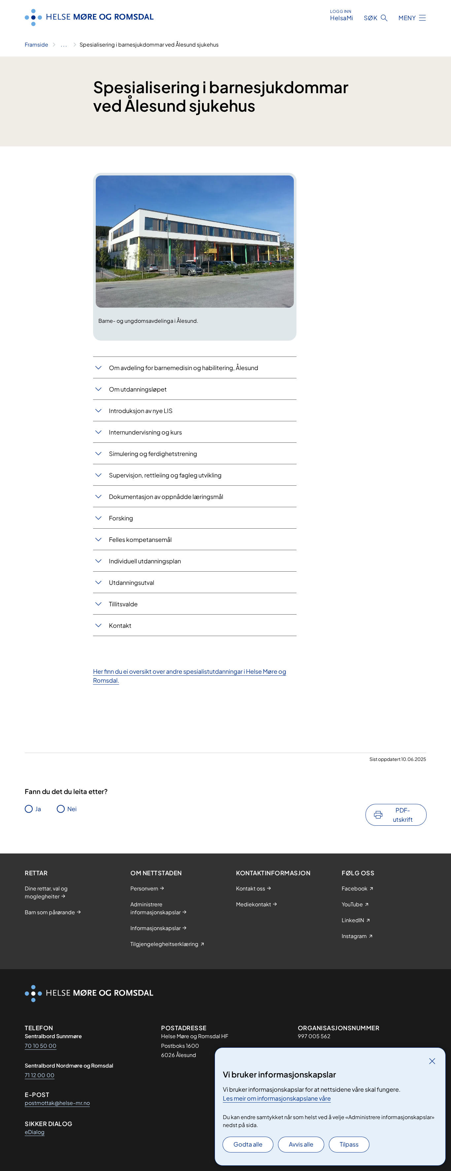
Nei (72, 808)
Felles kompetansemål (140, 539)
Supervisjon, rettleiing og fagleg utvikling (165, 475)
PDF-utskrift (403, 814)
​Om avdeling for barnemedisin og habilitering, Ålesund (183, 367)
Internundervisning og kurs (145, 432)
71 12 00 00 (39, 1075)
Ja (38, 808)
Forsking (121, 518)
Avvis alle (301, 1144)
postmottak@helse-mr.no (57, 1102)
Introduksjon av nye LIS (141, 410)
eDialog (35, 1131)
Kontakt (120, 625)
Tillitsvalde (123, 604)
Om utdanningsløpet (138, 389)
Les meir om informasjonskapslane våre (277, 1098)
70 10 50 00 (40, 1045)
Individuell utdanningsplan (145, 561)
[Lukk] (432, 1061)
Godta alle (247, 1144)
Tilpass (349, 1144)
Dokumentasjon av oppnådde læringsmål (166, 496)
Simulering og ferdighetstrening (153, 453)
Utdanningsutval (131, 582)
